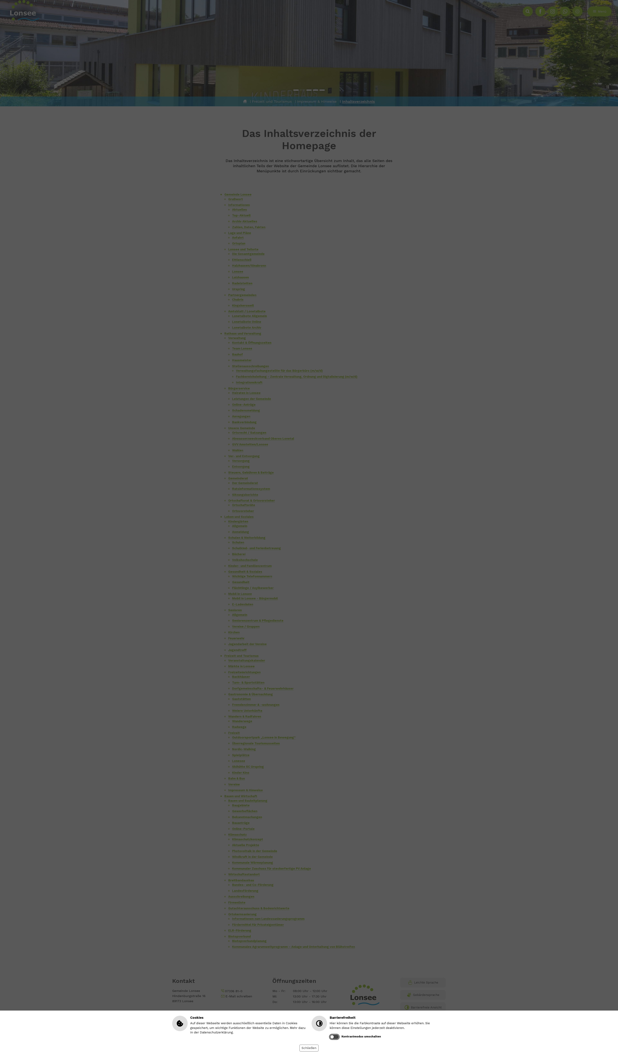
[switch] (334, 1037)
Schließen (309, 1048)
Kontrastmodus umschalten (361, 1036)
